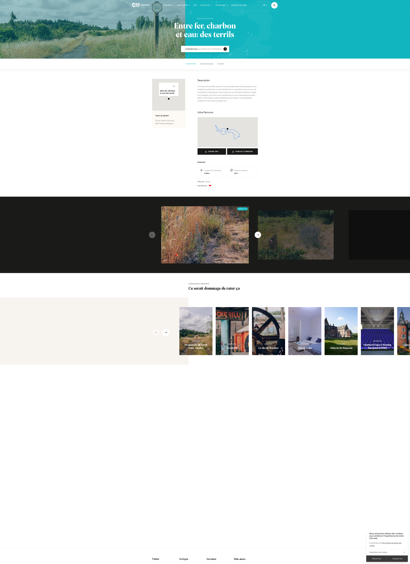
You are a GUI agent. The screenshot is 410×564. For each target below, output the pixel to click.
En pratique (221, 5)
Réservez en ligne (239, 5)
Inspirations (182, 5)
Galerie (221, 64)
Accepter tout (397, 559)
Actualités (205, 5)
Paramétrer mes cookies (378, 552)
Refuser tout (376, 559)
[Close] (173, 86)
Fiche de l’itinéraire (244, 151)
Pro (195, 5)
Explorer (167, 5)
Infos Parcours (206, 64)
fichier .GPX (213, 151)
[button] (152, 235)
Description (191, 64)
